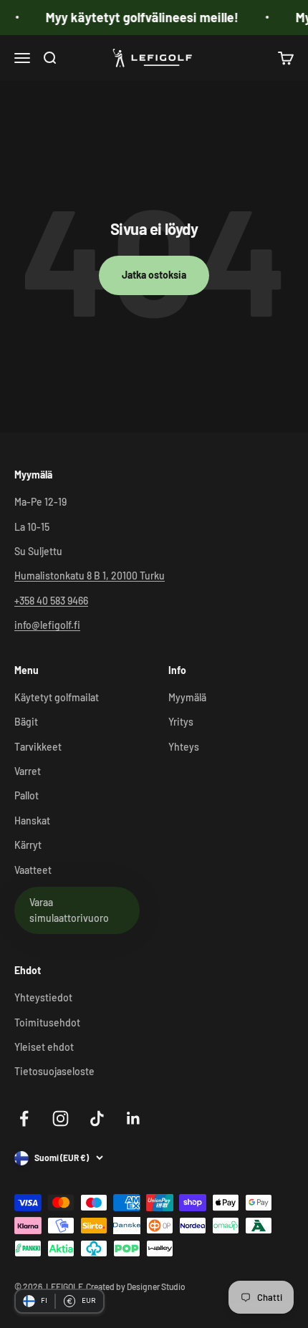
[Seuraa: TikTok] (97, 1118)
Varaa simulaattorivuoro (69, 910)
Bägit (26, 722)
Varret (27, 771)
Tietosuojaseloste (54, 1071)
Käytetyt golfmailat (56, 697)
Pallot (26, 795)
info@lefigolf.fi (47, 625)
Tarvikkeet (38, 747)
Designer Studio (156, 1286)
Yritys (180, 722)
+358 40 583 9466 (51, 601)
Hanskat (32, 820)
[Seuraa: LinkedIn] (133, 1118)
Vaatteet (33, 870)
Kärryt (28, 845)
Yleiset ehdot (44, 1047)
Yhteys (183, 747)
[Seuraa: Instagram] (60, 1118)
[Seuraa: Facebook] (24, 1118)
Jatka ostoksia (154, 275)
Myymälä (187, 697)
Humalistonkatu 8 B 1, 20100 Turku (89, 575)
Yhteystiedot (43, 997)
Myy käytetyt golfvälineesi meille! (137, 17)
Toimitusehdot (47, 1022)
